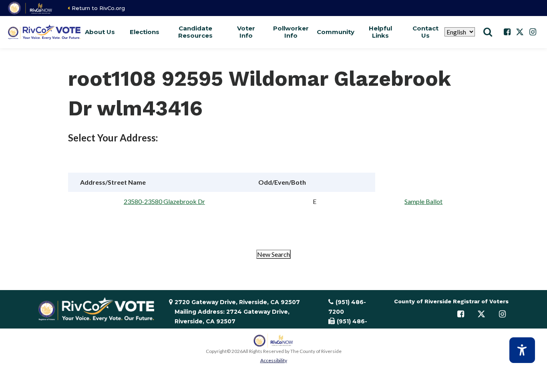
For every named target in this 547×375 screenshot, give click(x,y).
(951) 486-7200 (347, 306)
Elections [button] (144, 32)
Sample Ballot (423, 201)
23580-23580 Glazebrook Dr (164, 201)
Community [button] (336, 32)
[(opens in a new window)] (30, 8)
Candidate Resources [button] (195, 31)
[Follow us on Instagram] (532, 32)
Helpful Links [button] (380, 31)
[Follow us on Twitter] (519, 32)
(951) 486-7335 (347, 326)
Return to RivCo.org (98, 8)
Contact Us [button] (425, 31)
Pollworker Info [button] (291, 31)
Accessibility (273, 360)
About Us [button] (100, 32)
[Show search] (487, 32)
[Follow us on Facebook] (507, 32)
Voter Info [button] (246, 31)
